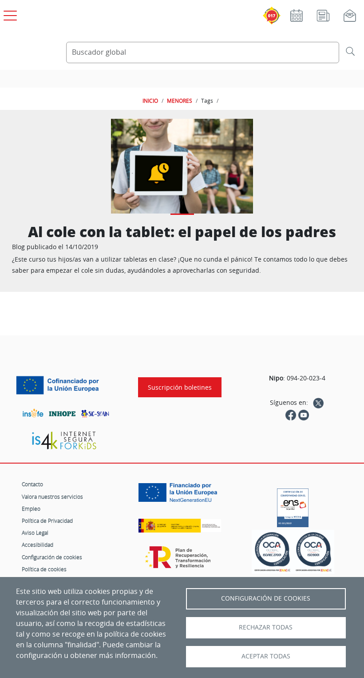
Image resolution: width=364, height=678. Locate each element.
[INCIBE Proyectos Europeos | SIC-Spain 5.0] (64, 385)
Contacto (32, 484)
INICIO (150, 100)
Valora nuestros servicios (52, 496)
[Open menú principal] (9, 13)
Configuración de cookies (52, 557)
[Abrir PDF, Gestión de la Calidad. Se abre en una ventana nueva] (313, 552)
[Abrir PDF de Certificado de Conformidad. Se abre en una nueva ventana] (293, 505)
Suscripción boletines (180, 387)
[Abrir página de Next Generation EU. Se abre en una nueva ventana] (180, 495)
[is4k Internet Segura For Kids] (64, 441)
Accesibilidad (37, 544)
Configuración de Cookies (265, 598)
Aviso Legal (35, 532)
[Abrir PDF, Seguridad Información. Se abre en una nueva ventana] (272, 552)
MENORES (179, 100)
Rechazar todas (266, 627)
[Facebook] (290, 414)
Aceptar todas (265, 656)
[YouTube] (303, 414)
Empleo (31, 508)
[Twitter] (318, 402)
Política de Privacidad (47, 520)
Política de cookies (44, 569)
